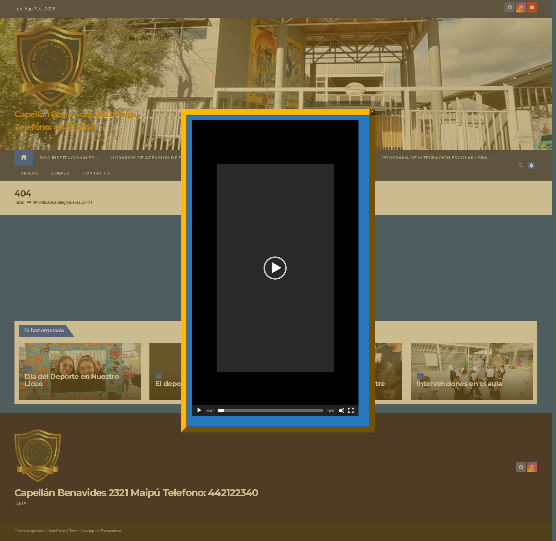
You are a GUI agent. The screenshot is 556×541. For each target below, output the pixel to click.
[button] (275, 268)
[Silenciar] (342, 410)
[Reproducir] (199, 410)
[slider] (270, 410)
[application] (275, 268)
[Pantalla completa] (351, 410)
